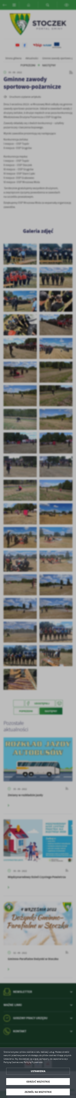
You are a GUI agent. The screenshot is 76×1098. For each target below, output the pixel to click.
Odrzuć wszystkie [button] (38, 1081)
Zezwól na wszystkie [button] (38, 1092)
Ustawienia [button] (38, 1071)
